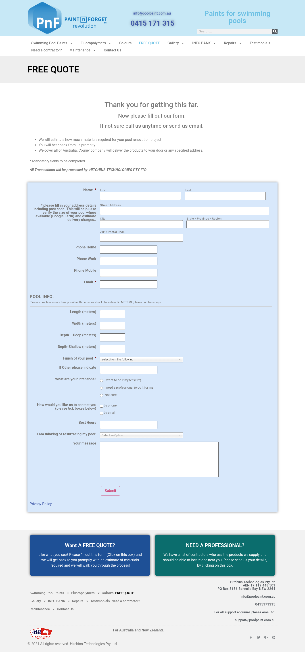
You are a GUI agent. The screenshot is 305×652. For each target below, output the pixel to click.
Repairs (230, 43)
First (103, 190)
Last (188, 190)
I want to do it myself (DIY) (123, 380)
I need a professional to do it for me (129, 387)
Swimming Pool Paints (49, 43)
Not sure (111, 395)
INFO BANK (201, 43)
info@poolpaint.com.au (257, 597)
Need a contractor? (46, 50)
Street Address (110, 205)
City (102, 218)
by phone (110, 405)
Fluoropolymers (93, 43)
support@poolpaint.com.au (255, 620)
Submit (110, 491)
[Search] (275, 31)
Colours (125, 43)
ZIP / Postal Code (112, 232)
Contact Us (112, 50)
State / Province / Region (204, 218)
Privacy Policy (41, 504)
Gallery (173, 43)
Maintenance (79, 50)
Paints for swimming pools (237, 17)
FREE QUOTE (149, 43)
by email (109, 412)
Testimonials (260, 43)
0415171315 (265, 604)
